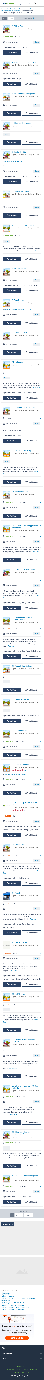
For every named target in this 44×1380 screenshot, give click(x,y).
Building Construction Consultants (11, 10)
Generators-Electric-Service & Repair (15, 1302)
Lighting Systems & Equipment (12, 1306)
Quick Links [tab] (7, 1353)
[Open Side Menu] (40, 3)
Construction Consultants (26, 8)
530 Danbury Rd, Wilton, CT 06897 (16, 775)
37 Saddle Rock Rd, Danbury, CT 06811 (17, 309)
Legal (27, 1372)
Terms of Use (19, 1372)
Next (28, 1215)
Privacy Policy (22, 1366)
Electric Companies (8, 1304)
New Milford (13, 8)
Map (11, 18)
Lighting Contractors (9, 1295)
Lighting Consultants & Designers (23, 29)
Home (3, 8)
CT (7, 8)
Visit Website (32, 52)
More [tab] (4, 1359)
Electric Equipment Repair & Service (15, 1307)
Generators (5, 1300)
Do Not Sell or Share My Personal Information (22, 1369)
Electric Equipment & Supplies (12, 1309)
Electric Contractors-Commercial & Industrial (18, 1298)
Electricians (39, 29)
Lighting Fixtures (7, 1297)
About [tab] (4, 1348)
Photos (36, 42)
